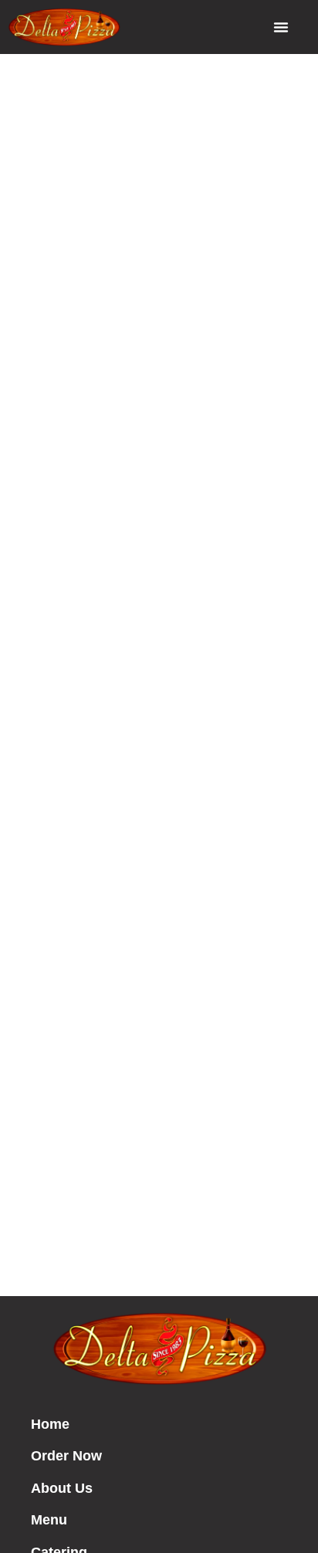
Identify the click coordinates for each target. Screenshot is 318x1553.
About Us (62, 1488)
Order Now (66, 1456)
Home (50, 1424)
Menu (49, 1520)
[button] (281, 27)
